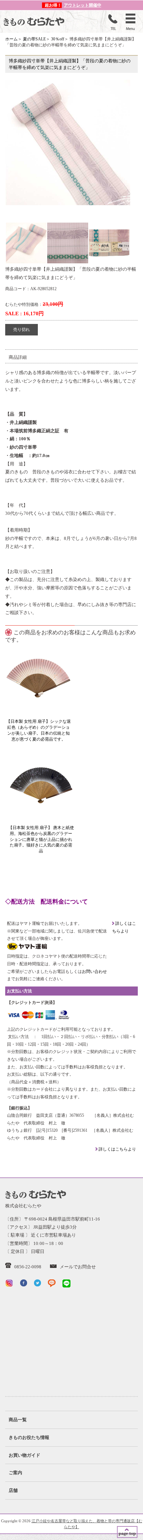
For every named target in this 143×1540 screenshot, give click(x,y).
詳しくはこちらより (117, 1149)
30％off (57, 39)
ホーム (11, 39)
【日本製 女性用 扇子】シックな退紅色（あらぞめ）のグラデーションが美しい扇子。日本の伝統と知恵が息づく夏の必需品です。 (38, 730)
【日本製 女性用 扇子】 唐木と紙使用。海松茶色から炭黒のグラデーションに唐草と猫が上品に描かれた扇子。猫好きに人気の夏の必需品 (41, 839)
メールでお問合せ (78, 1266)
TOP (127, 1532)
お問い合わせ (94, 971)
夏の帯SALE (34, 39)
